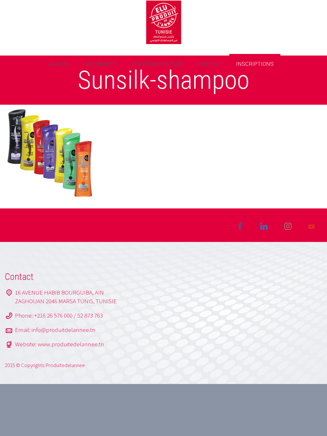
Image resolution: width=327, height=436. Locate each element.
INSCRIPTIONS (255, 64)
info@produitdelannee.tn (63, 330)
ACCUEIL (60, 64)
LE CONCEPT (101, 64)
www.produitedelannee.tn (71, 344)
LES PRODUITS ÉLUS (157, 64)
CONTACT (209, 64)
